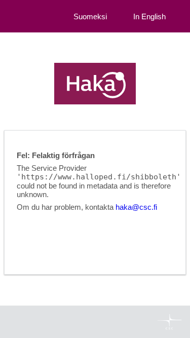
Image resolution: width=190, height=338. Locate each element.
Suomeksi (90, 16)
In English (149, 16)
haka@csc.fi (136, 207)
